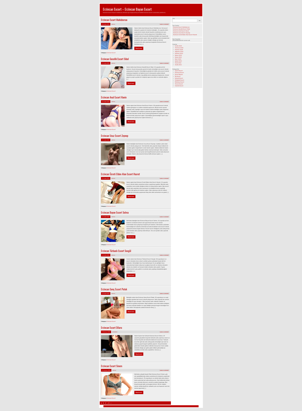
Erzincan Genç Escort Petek (114, 289)
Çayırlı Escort (179, 70)
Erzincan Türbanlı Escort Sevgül (116, 251)
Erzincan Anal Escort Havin (114, 97)
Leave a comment (164, 24)
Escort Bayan (179, 74)
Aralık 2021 (178, 64)
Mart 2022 (178, 59)
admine (113, 24)
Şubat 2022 (178, 61)
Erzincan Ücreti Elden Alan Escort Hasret (120, 174)
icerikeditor (114, 332)
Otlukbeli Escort (179, 80)
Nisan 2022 (178, 57)
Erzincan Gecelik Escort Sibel (115, 59)
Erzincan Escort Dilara (111, 328)
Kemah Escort (179, 78)
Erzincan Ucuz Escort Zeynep (114, 136)
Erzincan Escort (111, 52)
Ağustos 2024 (179, 51)
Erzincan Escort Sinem (111, 366)
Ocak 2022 (178, 63)
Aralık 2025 (178, 46)
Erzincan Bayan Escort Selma (115, 212)
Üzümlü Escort (179, 86)
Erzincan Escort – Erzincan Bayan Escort (127, 9)
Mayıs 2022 (178, 55)
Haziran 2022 (179, 53)
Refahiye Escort (179, 82)
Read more (139, 48)
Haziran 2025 (179, 49)
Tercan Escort (179, 84)
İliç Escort (177, 76)
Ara (174, 18)
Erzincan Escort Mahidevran (114, 20)
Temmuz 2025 (179, 48)
